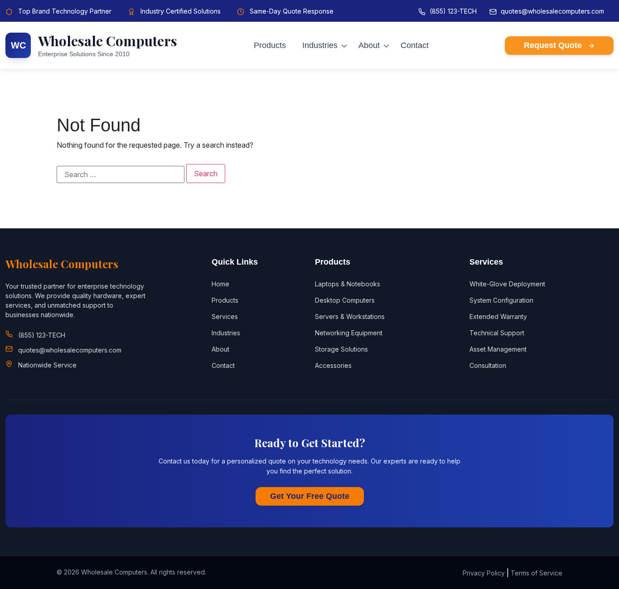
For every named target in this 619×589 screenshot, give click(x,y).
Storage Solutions (341, 349)
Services (225, 316)
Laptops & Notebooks (347, 284)
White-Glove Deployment (507, 284)
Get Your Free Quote (309, 496)
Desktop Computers (345, 300)
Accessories (333, 365)
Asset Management (498, 349)
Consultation (487, 365)
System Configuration (501, 300)
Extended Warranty (498, 316)
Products (270, 45)
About (369, 45)
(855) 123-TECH (453, 11)
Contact (415, 45)
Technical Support (496, 333)
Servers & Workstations (350, 316)
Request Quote (554, 45)
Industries (320, 45)
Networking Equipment (348, 333)
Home (220, 284)
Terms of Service (536, 573)
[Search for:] (120, 174)
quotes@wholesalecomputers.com (552, 11)
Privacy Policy (484, 573)
